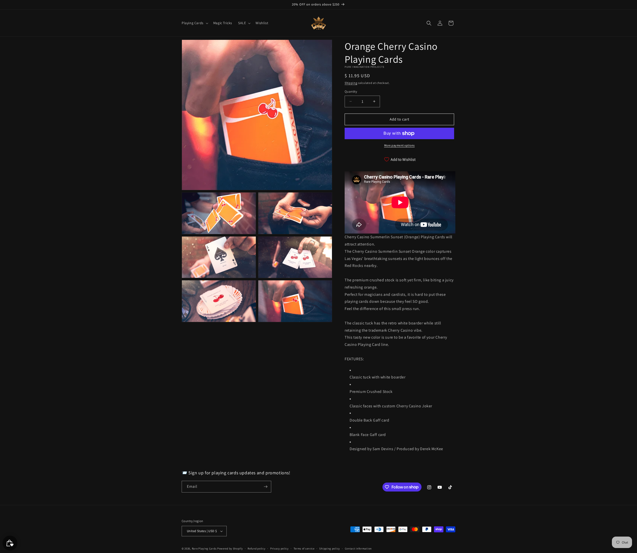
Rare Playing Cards (204, 548)
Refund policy (256, 548)
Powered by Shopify (230, 548)
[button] (194, 23)
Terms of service (304, 548)
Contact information (358, 548)
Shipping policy (329, 548)
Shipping (351, 83)
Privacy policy (279, 548)
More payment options (399, 145)
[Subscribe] (265, 486)
